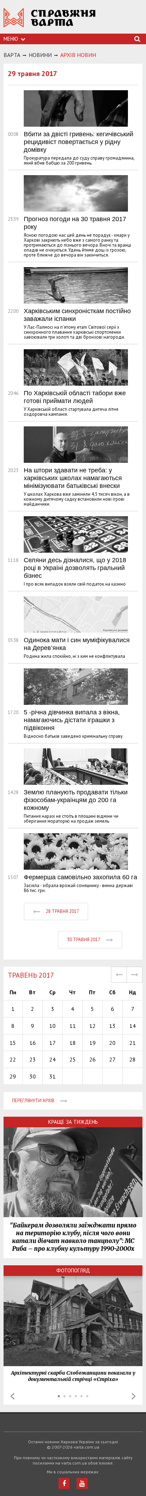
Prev (12, 1396)
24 (52, 1059)
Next (133, 1396)
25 (72, 1059)
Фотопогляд (73, 1270)
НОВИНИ (40, 54)
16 (32, 1042)
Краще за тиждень (73, 1121)
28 (132, 1059)
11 (72, 1025)
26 (92, 1059)
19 (92, 1042)
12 (92, 1025)
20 (112, 1042)
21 (132, 1042)
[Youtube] (82, 1483)
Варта (12, 54)
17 (52, 1042)
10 (52, 1025)
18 (72, 1042)
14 (132, 1025)
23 (32, 1059)
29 (13, 1076)
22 (13, 1059)
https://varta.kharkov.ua (50, 21)
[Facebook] (63, 1483)
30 (32, 1076)
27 (112, 1059)
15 (13, 1042)
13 (112, 1025)
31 (52, 1076)
